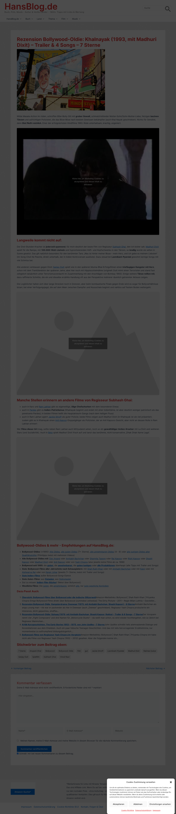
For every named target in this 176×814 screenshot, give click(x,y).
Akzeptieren (118, 804)
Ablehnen (137, 804)
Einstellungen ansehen (160, 804)
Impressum (156, 810)
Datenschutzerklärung (143, 810)
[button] (171, 782)
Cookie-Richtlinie (127, 810)
